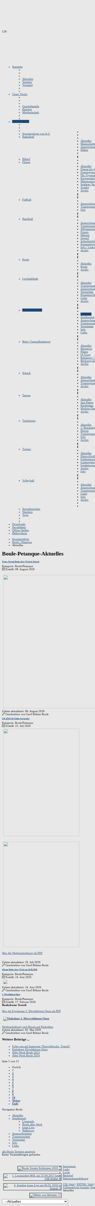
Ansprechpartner (22, 1133)
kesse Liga (28, 1127)
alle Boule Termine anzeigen (18, 1151)
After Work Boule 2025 (26, 1052)
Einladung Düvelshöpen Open (30, 1049)
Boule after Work (32, 1124)
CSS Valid (68, 1184)
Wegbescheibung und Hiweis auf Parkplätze (27, 1026)
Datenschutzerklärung (75, 1178)
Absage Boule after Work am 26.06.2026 (19, 969)
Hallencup (28, 1130)
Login (66, 1172)
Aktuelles (17, 1115)
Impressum (69, 1166)
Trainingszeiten (21, 1136)
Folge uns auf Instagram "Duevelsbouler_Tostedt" (41, 1046)
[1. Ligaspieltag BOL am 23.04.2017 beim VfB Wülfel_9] (32, 1178)
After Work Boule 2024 (26, 1055)
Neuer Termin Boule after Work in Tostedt (20, 562)
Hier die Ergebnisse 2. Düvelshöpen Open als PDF (31, 1011)
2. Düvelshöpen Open (11, 994)
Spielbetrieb (19, 1118)
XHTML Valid (85, 1184)
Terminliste (18, 1139)
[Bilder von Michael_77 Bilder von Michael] (45, 1194)
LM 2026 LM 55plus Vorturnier (16, 718)
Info (14, 1142)
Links (15, 1145)
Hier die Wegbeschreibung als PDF (22, 953)
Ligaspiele (28, 1121)
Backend (68, 1175)
